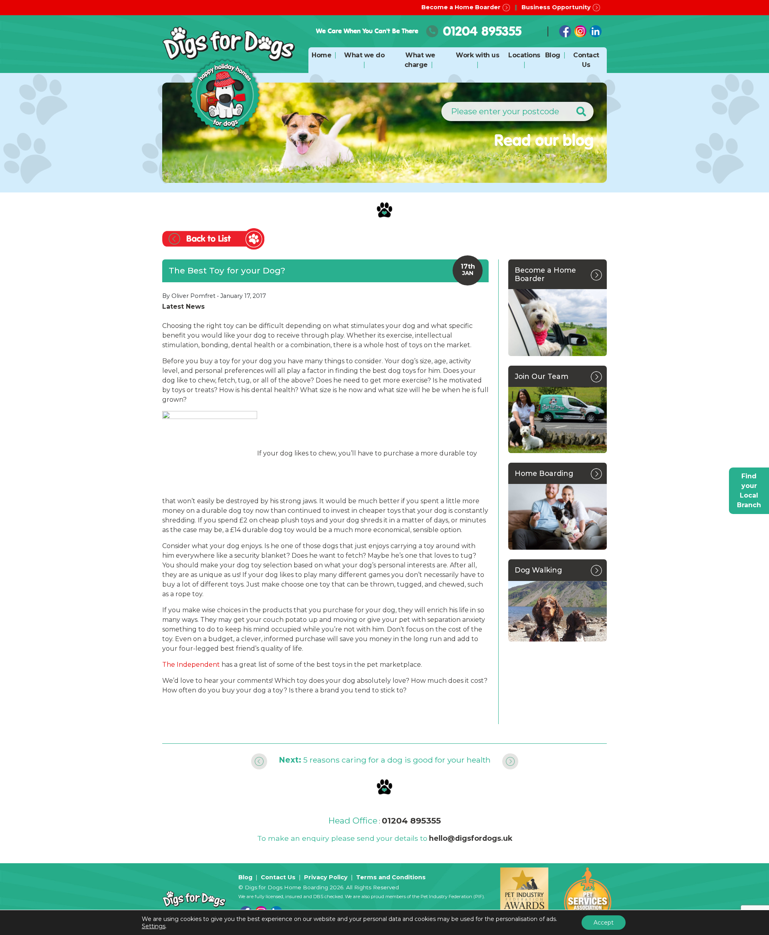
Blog (552, 55)
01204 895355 (482, 31)
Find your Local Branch (749, 490)
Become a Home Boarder (461, 7)
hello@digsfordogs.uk (470, 838)
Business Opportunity (556, 7)
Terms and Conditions (391, 877)
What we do (364, 55)
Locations (524, 55)
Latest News (183, 306)
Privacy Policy (326, 877)
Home (321, 55)
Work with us (477, 55)
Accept (604, 922)
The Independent (191, 664)
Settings (153, 926)
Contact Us (278, 877)
